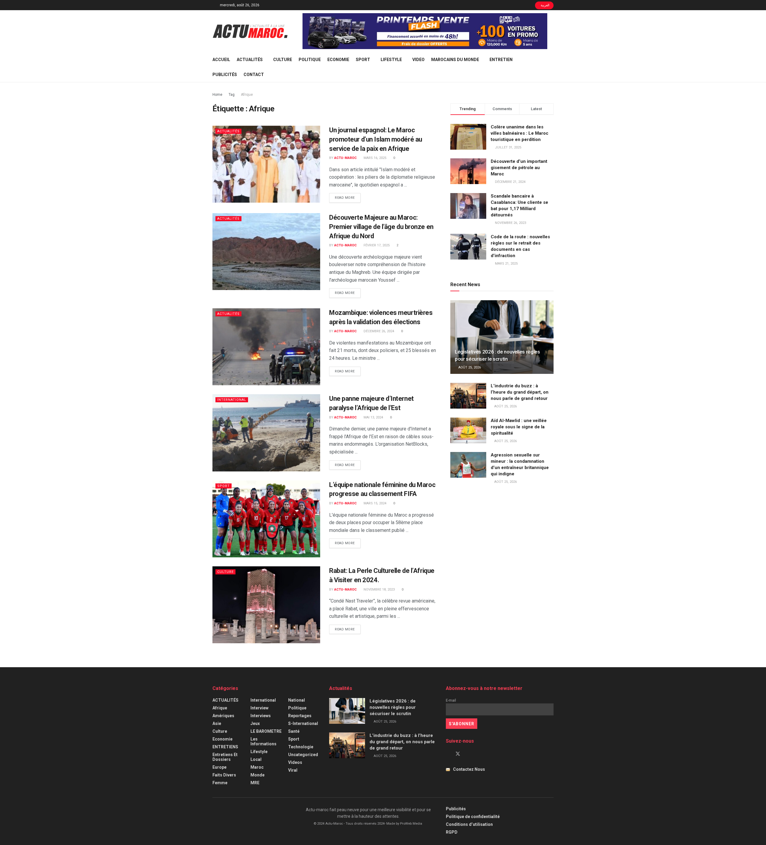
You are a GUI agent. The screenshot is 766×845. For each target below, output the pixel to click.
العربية (545, 5)
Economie (338, 59)
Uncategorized (303, 754)
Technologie (300, 746)
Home (217, 94)
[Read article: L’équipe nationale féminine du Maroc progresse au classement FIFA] (266, 518)
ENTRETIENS (225, 746)
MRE (254, 782)
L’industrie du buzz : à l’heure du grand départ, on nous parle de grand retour (519, 392)
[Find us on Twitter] (457, 754)
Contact (254, 74)
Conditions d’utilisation (469, 824)
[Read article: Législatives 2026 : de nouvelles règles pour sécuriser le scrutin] (502, 337)
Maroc (257, 767)
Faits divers (224, 775)
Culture (282, 59)
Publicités (224, 74)
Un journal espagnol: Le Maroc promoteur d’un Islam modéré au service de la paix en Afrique (375, 139)
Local (256, 759)
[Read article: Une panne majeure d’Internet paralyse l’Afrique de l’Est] (266, 432)
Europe (219, 767)
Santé (294, 731)
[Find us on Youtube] (468, 754)
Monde (257, 775)
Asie (216, 723)
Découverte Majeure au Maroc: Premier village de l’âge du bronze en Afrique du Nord (381, 227)
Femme (219, 782)
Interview (259, 708)
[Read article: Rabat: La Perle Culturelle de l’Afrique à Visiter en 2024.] (266, 604)
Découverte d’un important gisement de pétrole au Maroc (519, 168)
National (296, 700)
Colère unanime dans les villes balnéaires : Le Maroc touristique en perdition (519, 133)
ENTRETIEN (501, 59)
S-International (303, 723)
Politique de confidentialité (473, 816)
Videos (295, 762)
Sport (363, 59)
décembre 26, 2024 (378, 331)
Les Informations (263, 741)
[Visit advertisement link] (425, 31)
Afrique (247, 94)
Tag (232, 94)
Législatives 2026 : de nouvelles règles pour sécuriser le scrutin (393, 707)
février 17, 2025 (376, 245)
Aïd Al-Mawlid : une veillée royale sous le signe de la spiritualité (519, 427)
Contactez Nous (469, 769)
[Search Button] (551, 67)
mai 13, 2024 (373, 417)
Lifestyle (391, 59)
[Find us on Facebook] (447, 754)
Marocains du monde (455, 59)
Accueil (221, 59)
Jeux (255, 723)
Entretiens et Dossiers (225, 757)
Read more (348, 197)
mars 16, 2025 (374, 158)
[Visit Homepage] (250, 31)
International (231, 400)
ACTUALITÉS (250, 59)
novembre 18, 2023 (379, 589)
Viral (292, 770)
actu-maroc (345, 158)
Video (418, 59)
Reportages (299, 715)
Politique (310, 59)
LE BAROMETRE (266, 731)
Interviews (260, 715)
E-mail (451, 700)
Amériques (223, 715)
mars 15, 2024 (374, 503)
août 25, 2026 (469, 367)
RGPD (452, 832)
